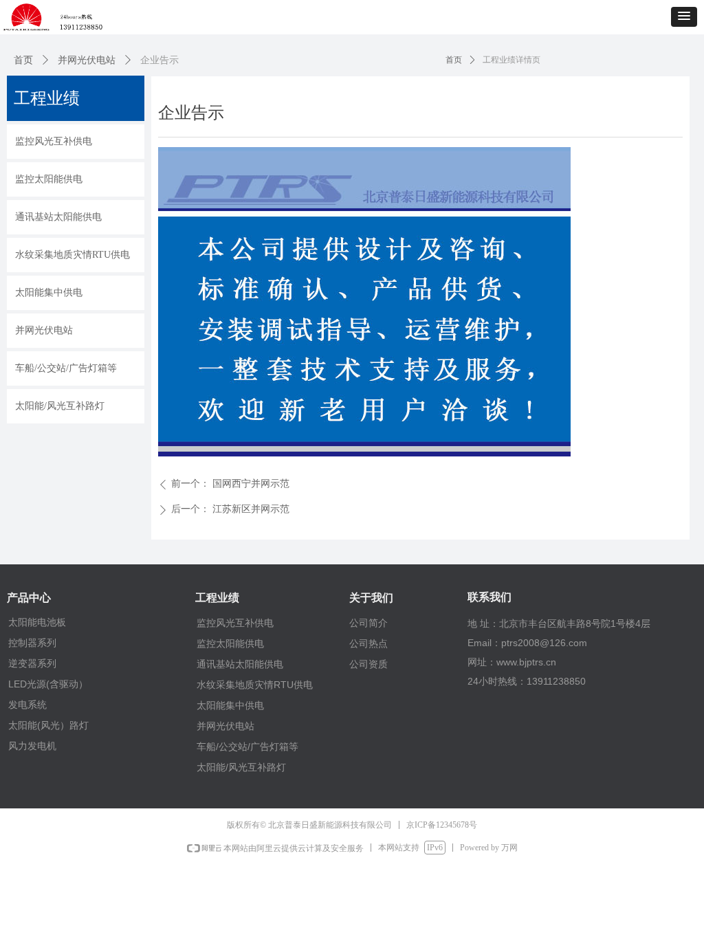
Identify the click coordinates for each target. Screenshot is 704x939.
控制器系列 (32, 642)
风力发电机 (32, 745)
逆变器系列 (32, 663)
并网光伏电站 (87, 60)
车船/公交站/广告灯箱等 (247, 746)
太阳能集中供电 (230, 705)
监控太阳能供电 (230, 643)
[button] (684, 17)
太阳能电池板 (37, 622)
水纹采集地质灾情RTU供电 (255, 684)
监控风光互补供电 (235, 622)
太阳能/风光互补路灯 (241, 767)
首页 (23, 60)
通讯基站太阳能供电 (240, 664)
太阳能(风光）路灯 (48, 725)
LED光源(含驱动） (48, 683)
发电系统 (27, 704)
